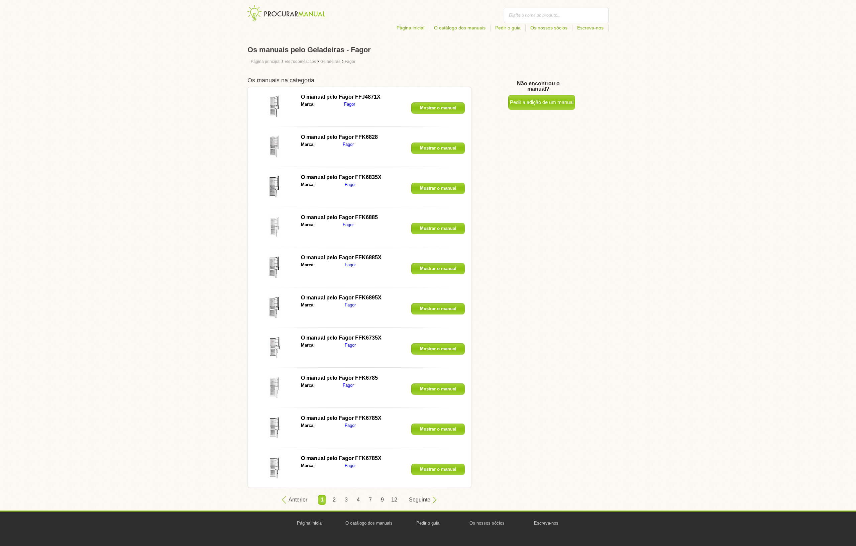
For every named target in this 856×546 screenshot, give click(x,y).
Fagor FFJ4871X (341, 97)
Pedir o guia (508, 27)
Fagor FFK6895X (341, 297)
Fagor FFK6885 (339, 217)
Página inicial (410, 27)
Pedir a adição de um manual (541, 102)
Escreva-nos (590, 27)
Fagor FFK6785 (339, 378)
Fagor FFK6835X (341, 177)
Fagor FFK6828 (339, 137)
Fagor (349, 104)
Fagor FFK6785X (341, 418)
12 (394, 500)
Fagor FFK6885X (341, 257)
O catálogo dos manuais (460, 27)
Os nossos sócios (548, 27)
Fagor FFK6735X (341, 338)
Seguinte (419, 500)
